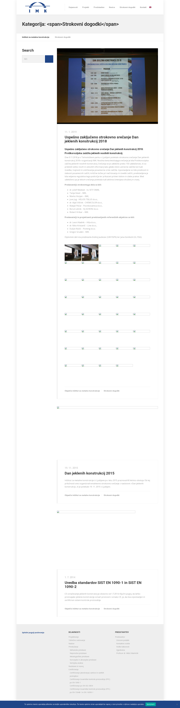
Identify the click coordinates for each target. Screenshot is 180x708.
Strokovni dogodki (127, 7)
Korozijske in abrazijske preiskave (83, 660)
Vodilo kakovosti (122, 647)
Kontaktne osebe (123, 643)
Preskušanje (73, 647)
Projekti (85, 7)
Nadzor (71, 643)
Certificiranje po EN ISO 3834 (81, 686)
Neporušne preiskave (78, 653)
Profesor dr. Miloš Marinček (127, 653)
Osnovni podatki (122, 640)
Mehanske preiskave (78, 650)
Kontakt (143, 7)
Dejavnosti (73, 7)
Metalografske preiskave (79, 656)
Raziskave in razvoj (76, 666)
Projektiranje (74, 637)
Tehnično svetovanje (77, 640)
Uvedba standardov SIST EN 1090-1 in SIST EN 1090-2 (103, 584)
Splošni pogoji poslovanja (33, 632)
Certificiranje (73, 669)
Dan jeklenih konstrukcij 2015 (89, 473)
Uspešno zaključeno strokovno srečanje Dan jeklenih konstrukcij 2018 (101, 139)
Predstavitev (99, 7)
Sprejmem (151, 704)
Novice (112, 7)
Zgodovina (120, 650)
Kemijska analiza (76, 663)
